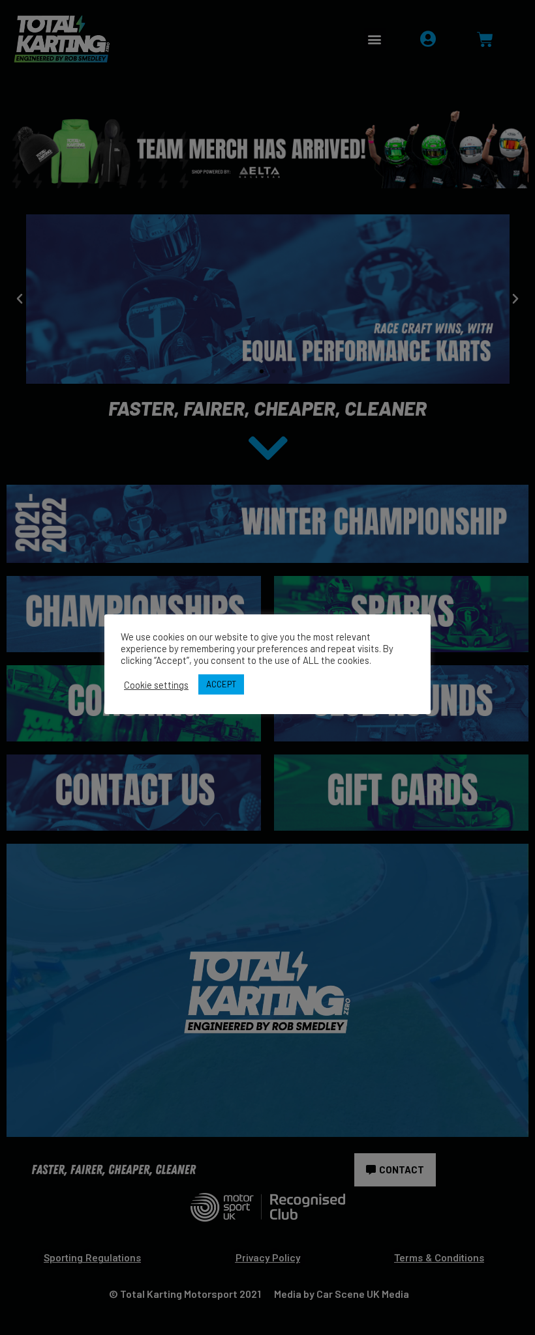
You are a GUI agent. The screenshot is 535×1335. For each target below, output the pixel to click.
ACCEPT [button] (221, 684)
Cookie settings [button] (156, 685)
